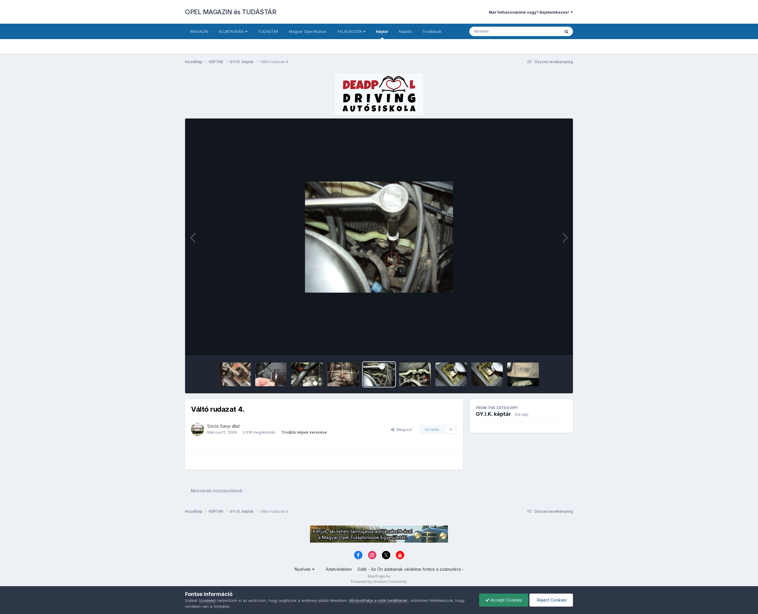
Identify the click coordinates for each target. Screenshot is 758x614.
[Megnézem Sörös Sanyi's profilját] (197, 429)
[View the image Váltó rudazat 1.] (487, 374)
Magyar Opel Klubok (307, 31)
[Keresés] (566, 31)
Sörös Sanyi (219, 426)
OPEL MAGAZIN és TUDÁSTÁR (230, 12)
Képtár (382, 31)
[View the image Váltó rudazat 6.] (307, 374)
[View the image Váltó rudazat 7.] (235, 374)
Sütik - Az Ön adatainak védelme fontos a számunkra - (410, 569)
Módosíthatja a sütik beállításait (378, 600)
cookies (207, 600)
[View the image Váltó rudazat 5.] (343, 374)
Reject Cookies (551, 599)
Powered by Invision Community (379, 581)
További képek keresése (304, 432)
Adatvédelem (339, 569)
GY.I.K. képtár (493, 414)
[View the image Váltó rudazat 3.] (415, 374)
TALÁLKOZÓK (350, 31)
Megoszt (403, 429)
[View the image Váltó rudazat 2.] (451, 374)
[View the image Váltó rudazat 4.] (379, 374)
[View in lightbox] (379, 237)
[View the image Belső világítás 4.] (523, 374)
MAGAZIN (199, 31)
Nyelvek (303, 569)
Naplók (405, 31)
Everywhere (541, 31)
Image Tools (548, 344)
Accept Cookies (505, 599)
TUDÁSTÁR (268, 31)
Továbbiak (431, 31)
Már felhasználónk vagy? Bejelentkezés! (530, 12)
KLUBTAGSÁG (232, 31)
